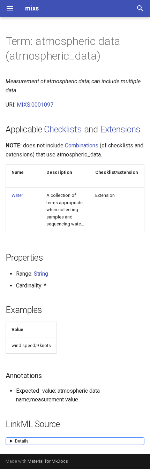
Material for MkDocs (48, 461)
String (41, 273)
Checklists (63, 129)
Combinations (81, 145)
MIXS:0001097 (35, 104)
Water (17, 195)
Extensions (120, 129)
